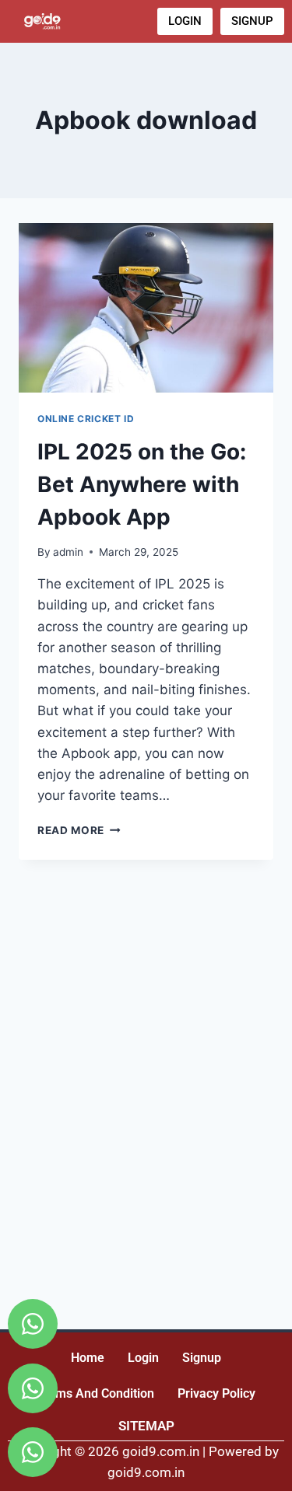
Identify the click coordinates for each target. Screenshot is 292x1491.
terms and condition (95, 1393)
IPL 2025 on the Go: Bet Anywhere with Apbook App (141, 484)
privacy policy (216, 1393)
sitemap (146, 1425)
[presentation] (146, 308)
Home (87, 1357)
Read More (79, 830)
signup (201, 1357)
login (143, 1357)
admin (68, 552)
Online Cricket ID (85, 418)
